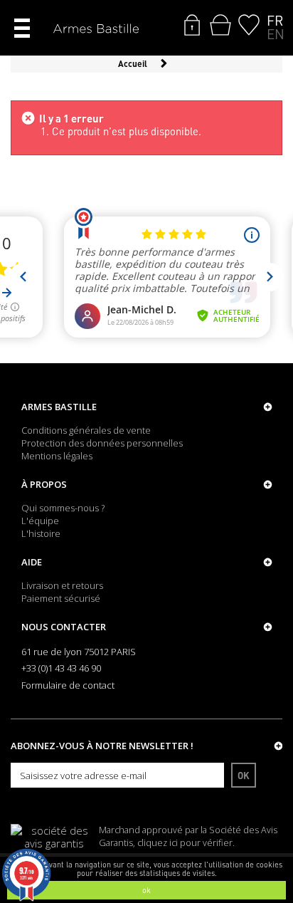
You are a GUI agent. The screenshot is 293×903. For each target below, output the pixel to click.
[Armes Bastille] (96, 29)
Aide (31, 561)
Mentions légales (56, 455)
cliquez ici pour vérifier (185, 843)
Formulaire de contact (67, 685)
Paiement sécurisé (60, 598)
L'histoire (40, 533)
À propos (44, 484)
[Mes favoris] (249, 25)
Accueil (132, 63)
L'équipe (40, 520)
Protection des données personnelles (102, 443)
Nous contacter (63, 626)
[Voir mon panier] (220, 25)
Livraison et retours (62, 585)
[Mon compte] (192, 25)
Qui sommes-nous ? (63, 507)
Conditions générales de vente (86, 430)
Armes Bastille (59, 406)
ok (146, 890)
